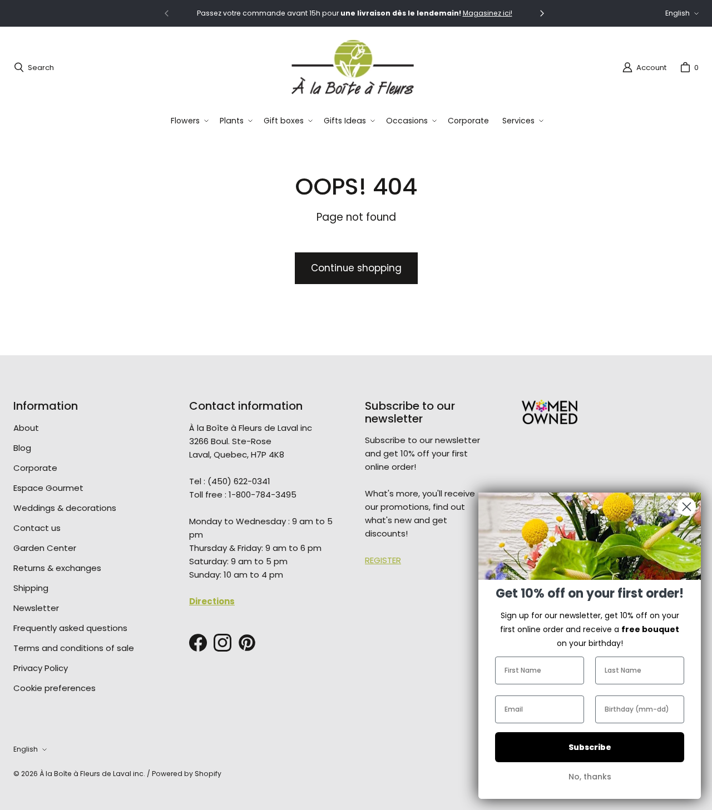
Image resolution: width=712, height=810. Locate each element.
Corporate (35, 468)
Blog (22, 448)
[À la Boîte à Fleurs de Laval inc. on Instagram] (222, 642)
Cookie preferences (54, 688)
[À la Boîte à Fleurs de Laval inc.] (352, 67)
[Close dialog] (686, 506)
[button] (188, 121)
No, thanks (589, 776)
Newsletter (36, 608)
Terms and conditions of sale (73, 648)
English (677, 13)
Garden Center (44, 548)
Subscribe (589, 747)
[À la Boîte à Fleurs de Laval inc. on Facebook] (198, 642)
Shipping (30, 588)
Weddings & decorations (64, 508)
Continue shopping (356, 268)
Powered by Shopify (186, 773)
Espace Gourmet (48, 488)
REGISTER (383, 560)
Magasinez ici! (487, 13)
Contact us (37, 528)
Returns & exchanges (57, 568)
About (26, 428)
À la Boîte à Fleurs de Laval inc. (92, 773)
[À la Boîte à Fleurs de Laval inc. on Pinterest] (247, 642)
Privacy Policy (40, 668)
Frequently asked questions (70, 628)
